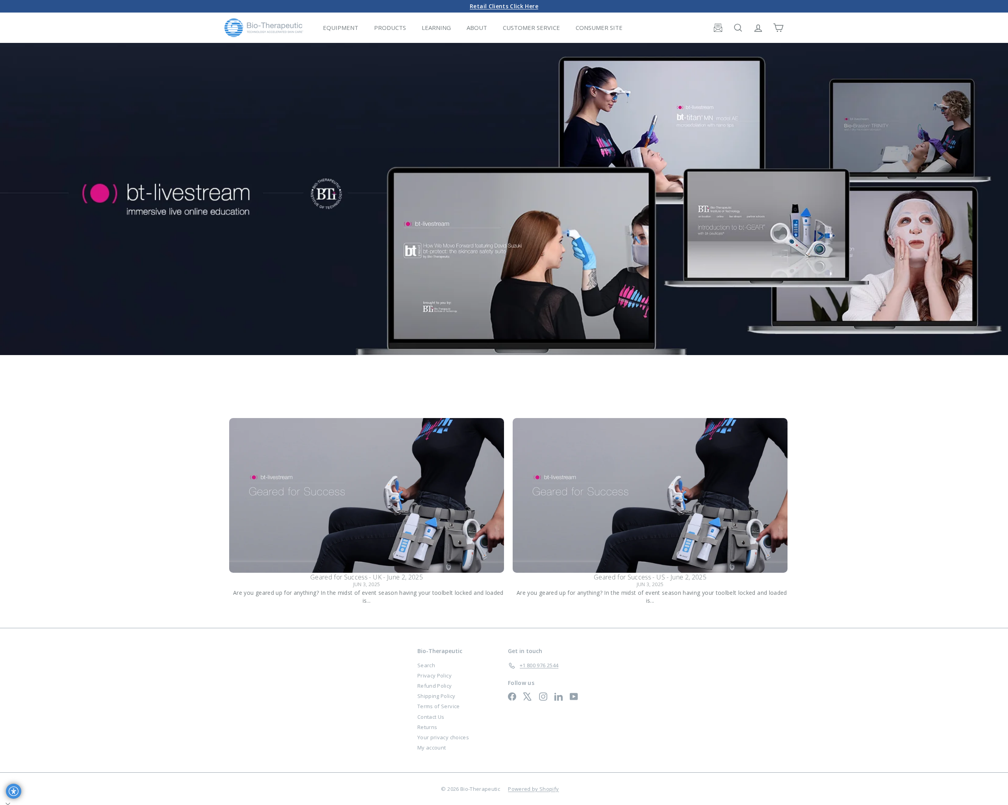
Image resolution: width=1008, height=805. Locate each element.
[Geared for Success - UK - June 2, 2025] (366, 495)
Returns (427, 727)
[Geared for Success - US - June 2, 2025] (650, 495)
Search (426, 665)
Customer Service (531, 27)
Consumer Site (599, 27)
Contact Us (431, 716)
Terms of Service (438, 706)
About (477, 27)
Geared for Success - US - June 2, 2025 (650, 577)
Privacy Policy (434, 675)
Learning (436, 27)
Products (390, 27)
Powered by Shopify (533, 788)
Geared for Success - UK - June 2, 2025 (366, 577)
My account (431, 747)
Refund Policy (434, 685)
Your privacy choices (443, 737)
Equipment (340, 27)
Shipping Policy (436, 696)
